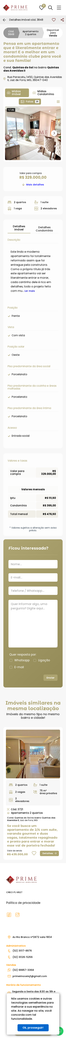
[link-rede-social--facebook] (9, 915)
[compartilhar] (62, 19)
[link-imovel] (33, 754)
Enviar (50, 677)
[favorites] (53, 19)
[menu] (59, 8)
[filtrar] (50, 8)
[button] (54, 133)
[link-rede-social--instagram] (17, 915)
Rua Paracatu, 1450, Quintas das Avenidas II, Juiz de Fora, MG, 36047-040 (34, 78)
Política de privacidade (23, 903)
